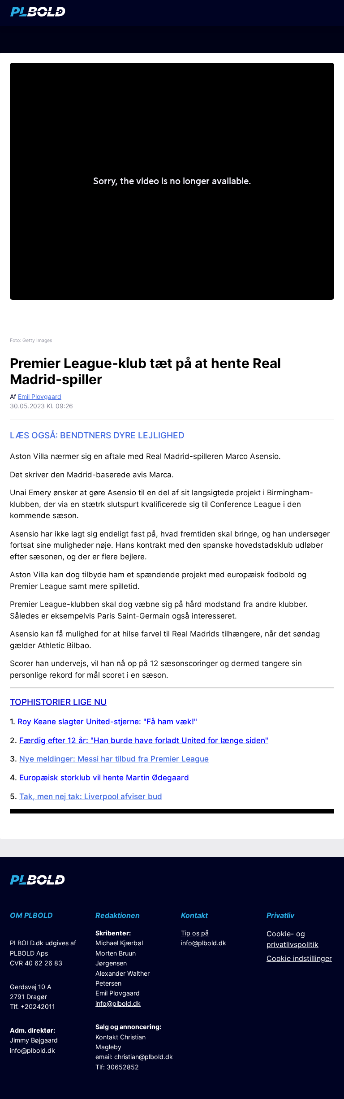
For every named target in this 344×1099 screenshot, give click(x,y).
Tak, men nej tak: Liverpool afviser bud (90, 796)
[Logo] (37, 13)
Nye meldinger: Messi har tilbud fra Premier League (114, 758)
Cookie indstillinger (299, 958)
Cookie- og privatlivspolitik (292, 939)
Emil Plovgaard (39, 396)
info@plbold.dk (32, 1050)
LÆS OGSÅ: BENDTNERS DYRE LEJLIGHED (97, 435)
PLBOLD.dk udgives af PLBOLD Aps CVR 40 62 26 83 (43, 953)
